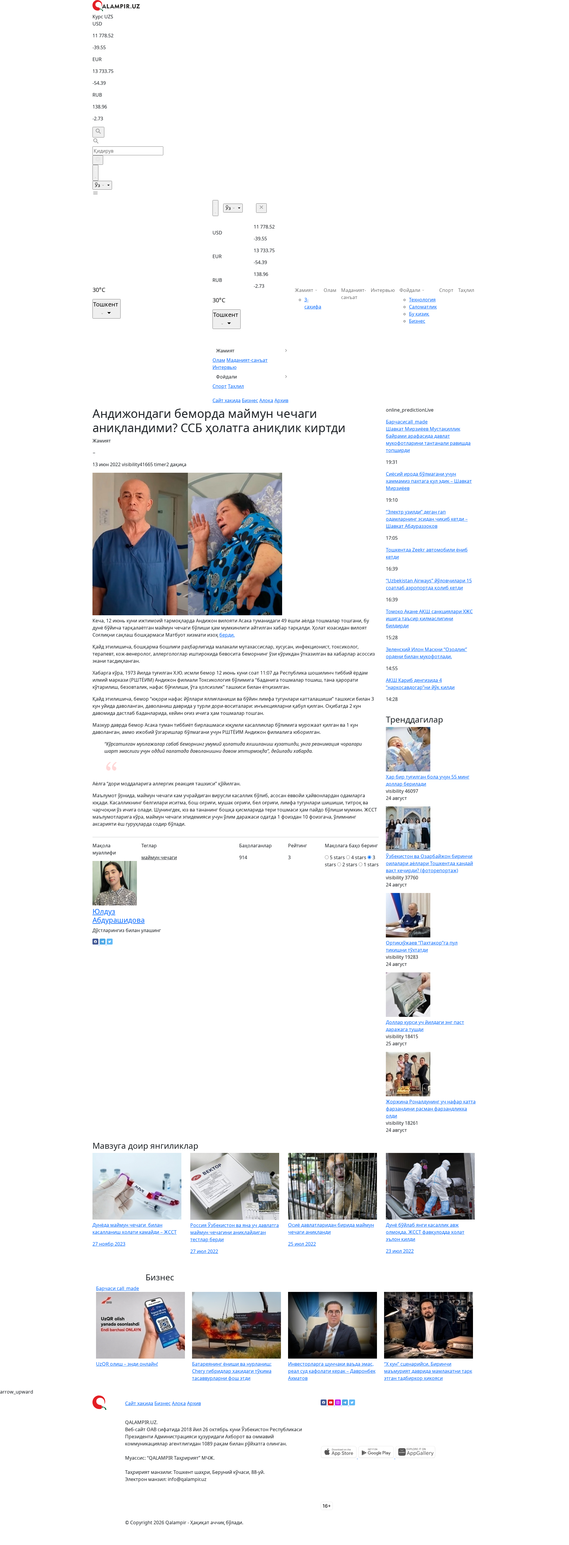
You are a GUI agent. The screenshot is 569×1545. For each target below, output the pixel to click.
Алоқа (266, 400)
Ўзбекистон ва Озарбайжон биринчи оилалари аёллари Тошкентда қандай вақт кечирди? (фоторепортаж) (429, 863)
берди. (227, 635)
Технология (422, 299)
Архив (281, 400)
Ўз (98, 185)
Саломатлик (423, 306)
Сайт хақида (226, 400)
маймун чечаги (159, 857)
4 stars (358, 857)
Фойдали (226, 377)
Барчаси (407, 421)
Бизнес (250, 400)
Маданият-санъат (247, 360)
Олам (218, 360)
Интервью (224, 367)
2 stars (349, 864)
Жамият (225, 351)
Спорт (219, 386)
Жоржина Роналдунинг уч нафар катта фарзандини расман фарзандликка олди (431, 1108)
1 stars (371, 864)
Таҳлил (236, 386)
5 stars (337, 857)
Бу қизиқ (419, 314)
